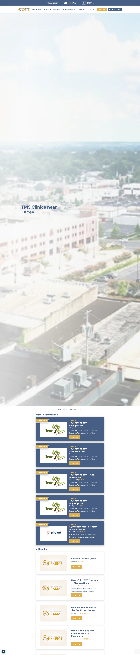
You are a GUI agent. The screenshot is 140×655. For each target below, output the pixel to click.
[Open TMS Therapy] (40, 9)
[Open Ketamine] (50, 9)
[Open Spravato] (59, 9)
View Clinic (74, 437)
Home (59, 409)
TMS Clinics (65, 409)
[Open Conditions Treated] (75, 9)
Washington (73, 409)
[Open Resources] (85, 9)
